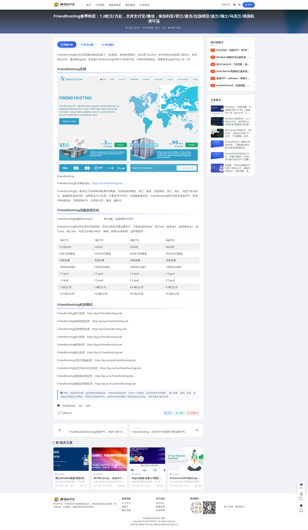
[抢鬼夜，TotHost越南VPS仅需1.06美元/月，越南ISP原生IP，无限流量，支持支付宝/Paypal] (217, 168)
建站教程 (130, 4)
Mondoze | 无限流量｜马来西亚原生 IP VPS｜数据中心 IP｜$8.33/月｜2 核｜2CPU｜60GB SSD (238, 111)
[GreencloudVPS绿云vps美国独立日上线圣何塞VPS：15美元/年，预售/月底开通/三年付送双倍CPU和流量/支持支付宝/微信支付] (185, 459)
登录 (250, 5)
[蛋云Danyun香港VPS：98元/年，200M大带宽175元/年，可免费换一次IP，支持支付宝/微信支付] (217, 133)
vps (80, 405)
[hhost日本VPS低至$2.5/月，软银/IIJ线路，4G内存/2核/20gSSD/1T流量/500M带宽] (217, 156)
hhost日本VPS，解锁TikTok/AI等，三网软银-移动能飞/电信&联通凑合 (237, 144)
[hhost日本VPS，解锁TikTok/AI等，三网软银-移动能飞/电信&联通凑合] (217, 144)
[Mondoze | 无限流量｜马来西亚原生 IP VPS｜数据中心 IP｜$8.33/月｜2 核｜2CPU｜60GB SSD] (217, 109)
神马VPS (67, 413)
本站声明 (160, 510)
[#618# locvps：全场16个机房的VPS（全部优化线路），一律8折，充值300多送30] (109, 459)
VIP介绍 (160, 503)
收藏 (181, 413)
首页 (88, 4)
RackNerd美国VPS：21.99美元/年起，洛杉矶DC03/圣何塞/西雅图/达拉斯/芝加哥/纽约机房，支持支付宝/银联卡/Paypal (237, 124)
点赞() (194, 413)
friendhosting (69, 405)
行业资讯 (144, 4)
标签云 (125, 506)
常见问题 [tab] (89, 44)
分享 (169, 413)
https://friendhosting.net (107, 183)
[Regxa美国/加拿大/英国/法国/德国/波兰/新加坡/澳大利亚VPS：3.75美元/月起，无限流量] (147, 459)
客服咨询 (160, 506)
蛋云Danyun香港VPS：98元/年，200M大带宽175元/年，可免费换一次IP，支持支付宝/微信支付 (238, 134)
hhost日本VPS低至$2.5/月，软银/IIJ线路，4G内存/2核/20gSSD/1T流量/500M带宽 (237, 158)
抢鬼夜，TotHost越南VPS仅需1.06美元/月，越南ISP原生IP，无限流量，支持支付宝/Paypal (238, 169)
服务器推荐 (115, 4)
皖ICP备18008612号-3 (140, 524)
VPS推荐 (99, 4)
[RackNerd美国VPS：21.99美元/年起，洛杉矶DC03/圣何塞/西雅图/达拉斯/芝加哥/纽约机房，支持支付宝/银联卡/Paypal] (217, 121)
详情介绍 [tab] (68, 44)
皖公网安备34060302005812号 (164, 524)
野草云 (158, 518)
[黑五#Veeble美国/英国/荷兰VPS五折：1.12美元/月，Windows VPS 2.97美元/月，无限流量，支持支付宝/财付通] (71, 459)
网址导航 (126, 510)
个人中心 (126, 503)
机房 (88, 405)
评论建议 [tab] (109, 44)
